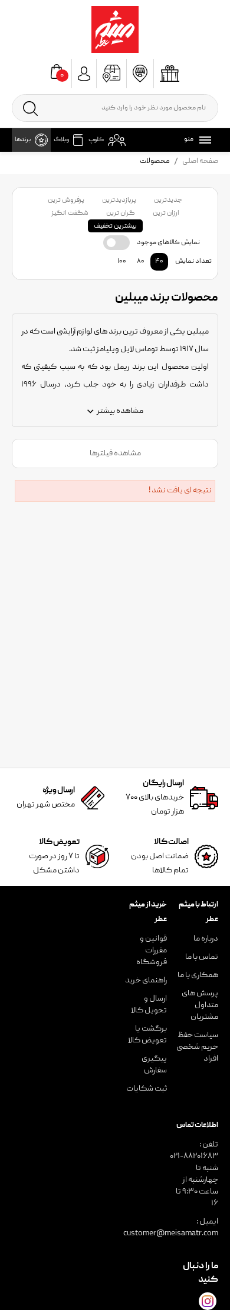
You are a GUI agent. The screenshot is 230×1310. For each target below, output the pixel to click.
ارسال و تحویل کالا (149, 1004)
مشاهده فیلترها (115, 453)
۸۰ (140, 261)
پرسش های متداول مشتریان (200, 1005)
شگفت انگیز (69, 213)
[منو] (202, 140)
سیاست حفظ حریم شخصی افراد (197, 1047)
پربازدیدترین (119, 200)
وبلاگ (61, 140)
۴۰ (159, 261)
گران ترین (120, 213)
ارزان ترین (166, 213)
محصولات (155, 161)
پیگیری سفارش (154, 1064)
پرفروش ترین (66, 200)
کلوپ (96, 140)
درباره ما (205, 939)
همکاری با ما (198, 975)
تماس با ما (201, 957)
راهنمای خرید (146, 980)
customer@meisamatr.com (170, 1233)
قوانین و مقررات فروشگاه (151, 950)
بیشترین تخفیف (115, 226)
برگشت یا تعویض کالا (147, 1034)
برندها (23, 140)
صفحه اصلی (200, 161)
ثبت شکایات (146, 1089)
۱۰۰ (121, 261)
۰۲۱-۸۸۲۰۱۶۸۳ (194, 1156)
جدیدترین (168, 200)
